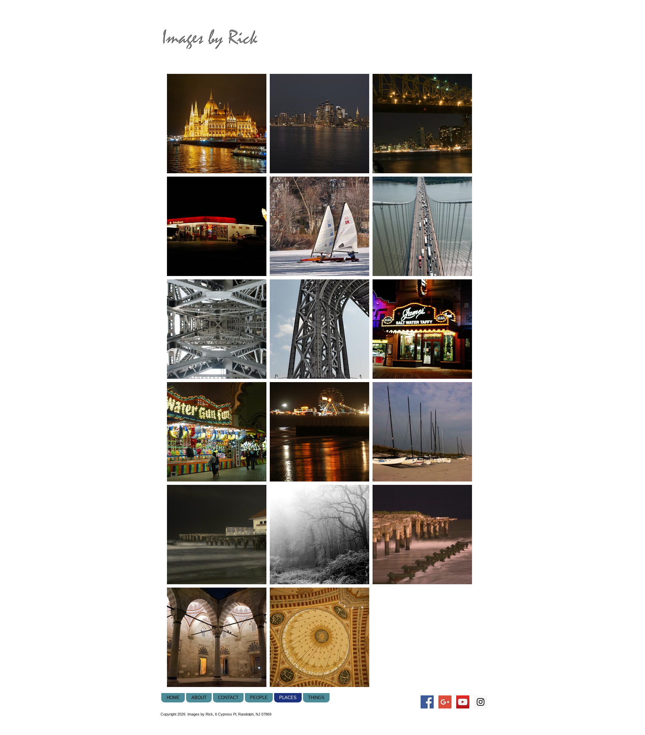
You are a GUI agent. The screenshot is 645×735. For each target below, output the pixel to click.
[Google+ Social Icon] (445, 701)
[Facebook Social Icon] (427, 701)
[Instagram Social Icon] (480, 701)
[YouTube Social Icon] (462, 701)
